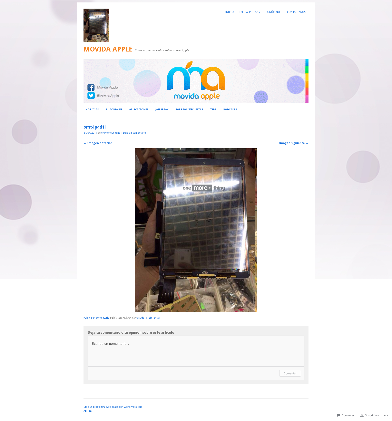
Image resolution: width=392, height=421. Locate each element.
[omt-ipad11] (196, 311)
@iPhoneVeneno (110, 132)
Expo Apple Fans (249, 11)
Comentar (290, 373)
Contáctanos (296, 11)
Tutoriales (114, 109)
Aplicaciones (138, 109)
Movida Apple (108, 49)
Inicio (229, 11)
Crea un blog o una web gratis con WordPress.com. (113, 406)
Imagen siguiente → (293, 143)
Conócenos (273, 11)
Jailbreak (161, 109)
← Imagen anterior (98, 143)
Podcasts (230, 109)
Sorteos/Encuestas (189, 109)
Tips (213, 109)
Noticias (92, 109)
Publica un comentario (96, 317)
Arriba (88, 410)
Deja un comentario (134, 132)
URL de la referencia (148, 317)
